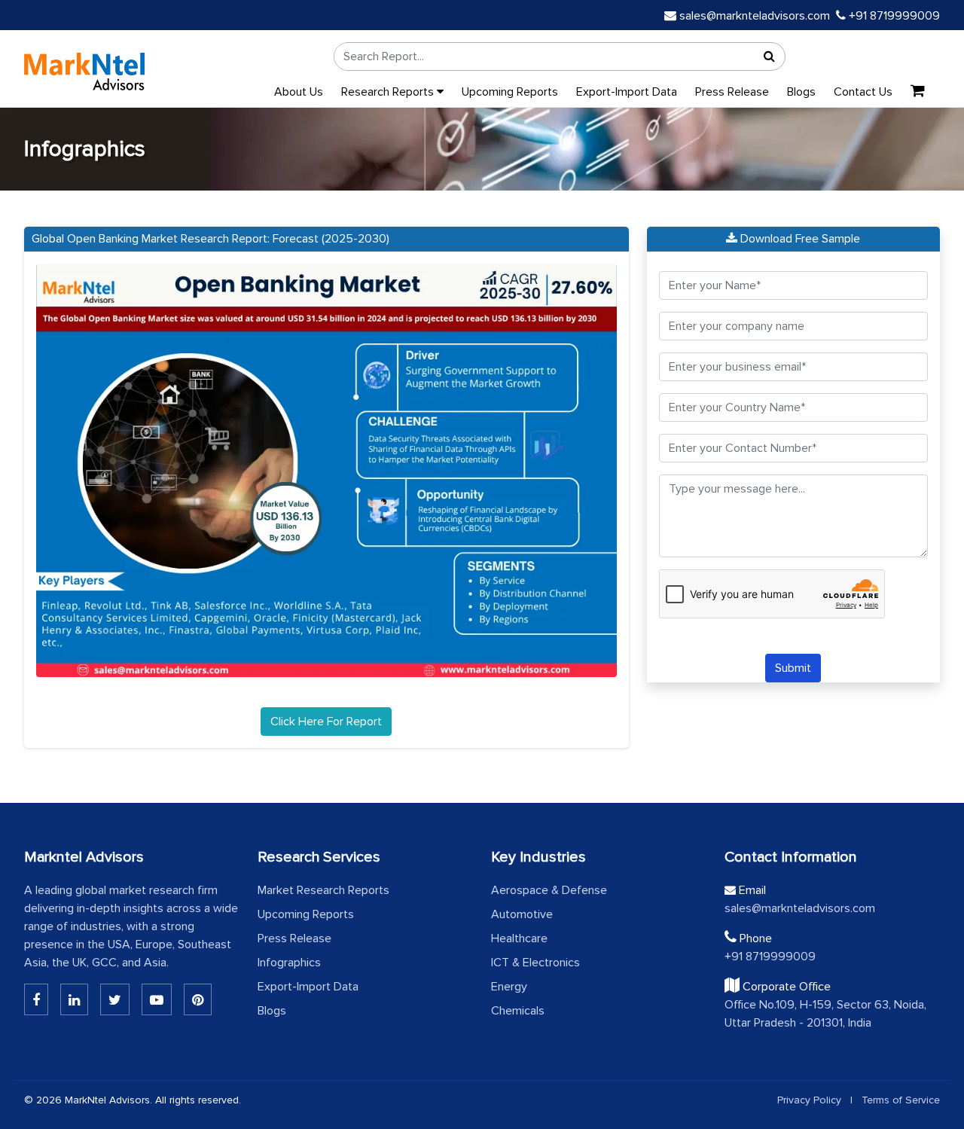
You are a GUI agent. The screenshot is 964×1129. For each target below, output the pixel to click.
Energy (509, 986)
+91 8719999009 (893, 15)
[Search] (770, 56)
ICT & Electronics (535, 962)
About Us (298, 91)
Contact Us (863, 91)
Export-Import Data (626, 91)
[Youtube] (157, 999)
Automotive (522, 914)
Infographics (289, 962)
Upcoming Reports (510, 91)
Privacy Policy (809, 1100)
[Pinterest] (198, 999)
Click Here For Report (326, 721)
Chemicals (518, 1010)
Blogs (801, 91)
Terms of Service (901, 1100)
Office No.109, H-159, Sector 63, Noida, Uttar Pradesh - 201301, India (825, 1013)
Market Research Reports (323, 890)
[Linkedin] (36, 999)
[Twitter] (115, 999)
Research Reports (389, 91)
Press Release (732, 91)
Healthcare (519, 938)
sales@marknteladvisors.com (754, 15)
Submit (793, 668)
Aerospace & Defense (549, 890)
